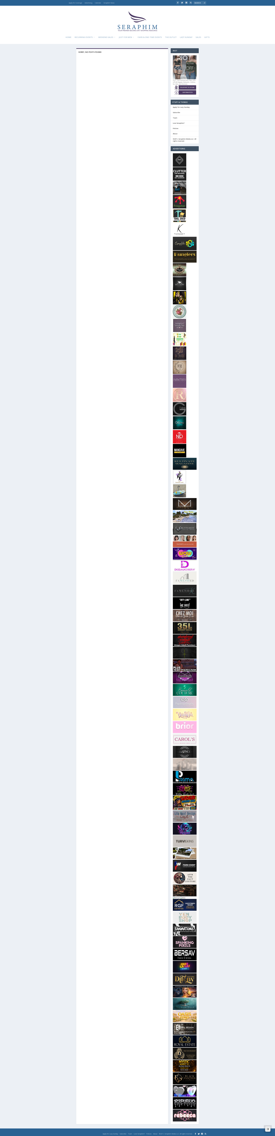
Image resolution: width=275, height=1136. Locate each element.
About (175, 134)
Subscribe (176, 112)
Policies (175, 128)
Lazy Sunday (186, 37)
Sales (198, 37)
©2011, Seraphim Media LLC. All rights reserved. (184, 140)
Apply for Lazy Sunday (181, 107)
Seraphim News (109, 3)
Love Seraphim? (179, 123)
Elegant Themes (82, 1131)
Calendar (98, 3)
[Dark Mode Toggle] (268, 1129)
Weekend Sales (105, 37)
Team (175, 118)
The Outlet (171, 37)
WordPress (101, 1131)
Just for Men (125, 37)
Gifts (207, 37)
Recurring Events (84, 37)
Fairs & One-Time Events (150, 37)
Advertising (88, 3)
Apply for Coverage (75, 3)
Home (68, 37)
